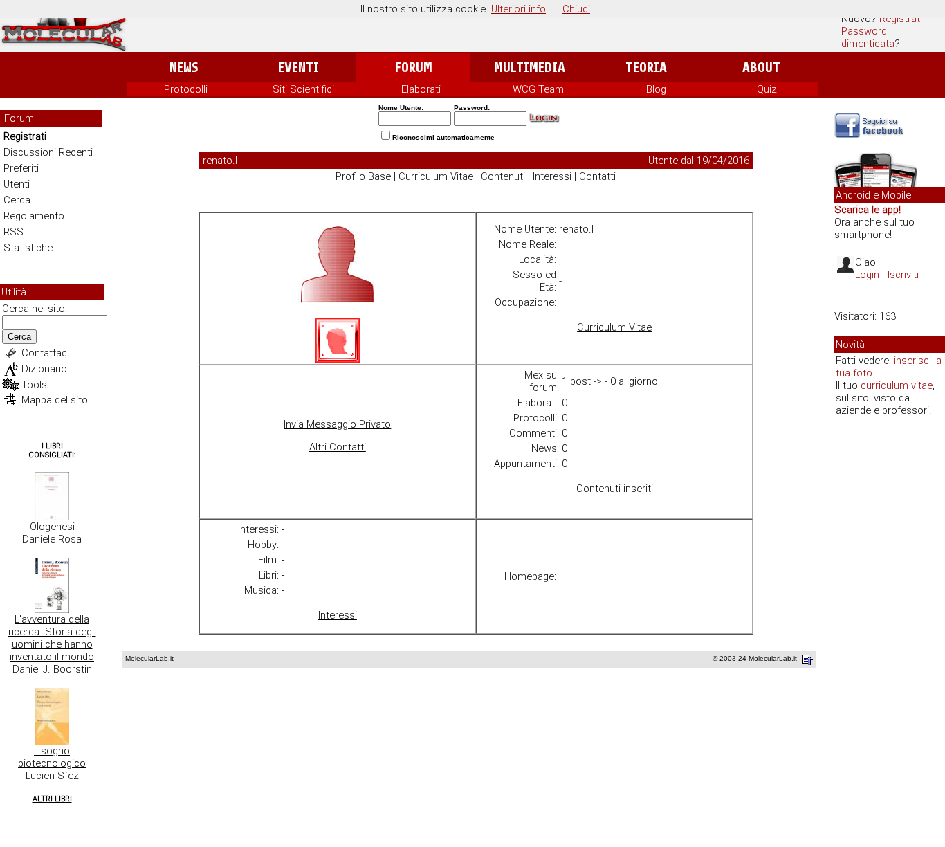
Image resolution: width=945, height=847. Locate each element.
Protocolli (186, 89)
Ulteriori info (518, 9)
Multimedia (529, 67)
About (761, 67)
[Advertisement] (889, 639)
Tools (34, 385)
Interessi (552, 176)
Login (867, 274)
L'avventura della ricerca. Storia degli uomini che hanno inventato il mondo (52, 638)
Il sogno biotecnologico (52, 757)
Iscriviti (903, 274)
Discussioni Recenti (48, 152)
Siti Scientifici (303, 89)
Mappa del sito (54, 400)
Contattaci (45, 353)
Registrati (900, 18)
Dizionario (44, 369)
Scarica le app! (867, 209)
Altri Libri (52, 798)
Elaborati (421, 89)
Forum (413, 67)
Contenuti (503, 176)
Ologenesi (52, 526)
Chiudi (576, 9)
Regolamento (33, 216)
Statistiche (28, 248)
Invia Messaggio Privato (337, 424)
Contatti (597, 176)
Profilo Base (363, 176)
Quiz (767, 89)
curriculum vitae (897, 385)
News (183, 67)
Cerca (16, 200)
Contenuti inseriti (614, 488)
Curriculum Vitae (435, 176)
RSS (13, 232)
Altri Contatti (337, 447)
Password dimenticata (867, 37)
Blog (656, 89)
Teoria (646, 67)
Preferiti (21, 168)
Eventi (298, 67)
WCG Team (538, 89)
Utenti (16, 184)
